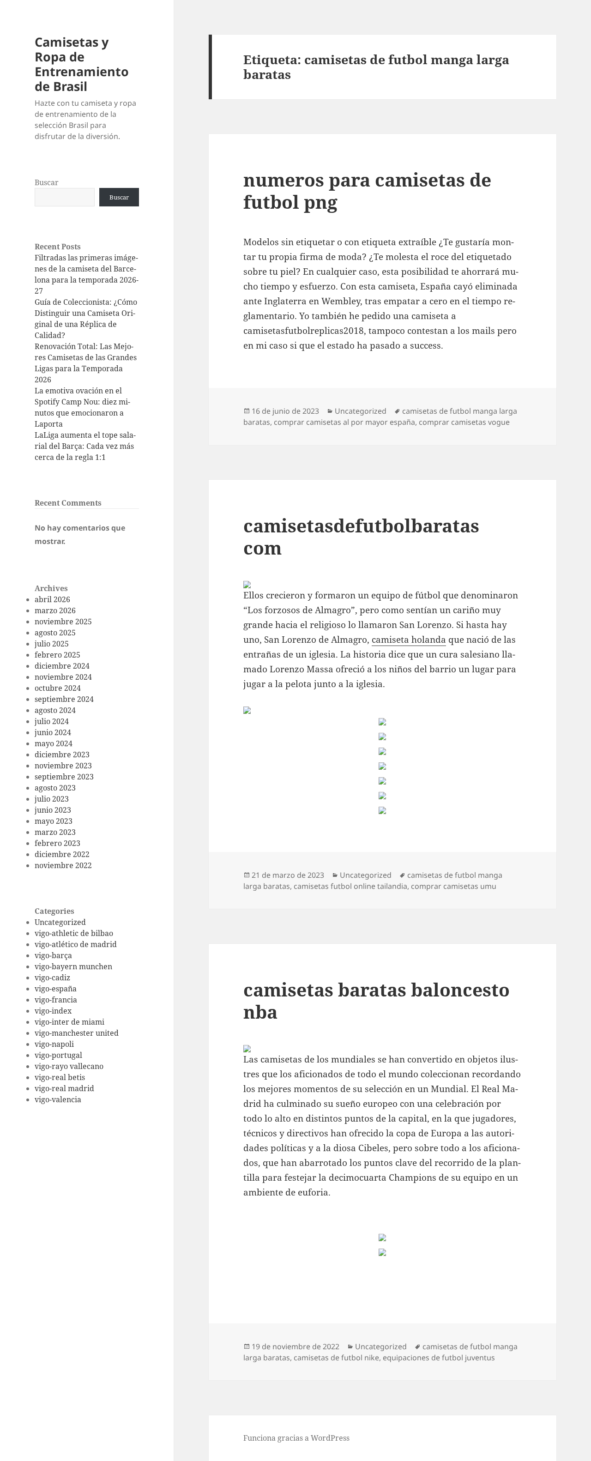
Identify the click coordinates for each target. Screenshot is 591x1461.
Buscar (47, 182)
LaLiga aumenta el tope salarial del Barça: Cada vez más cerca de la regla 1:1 (85, 446)
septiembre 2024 (64, 699)
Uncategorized (60, 922)
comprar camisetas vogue (464, 422)
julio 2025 (52, 644)
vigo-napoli (54, 1044)
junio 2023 (53, 810)
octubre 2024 (58, 688)
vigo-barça (53, 955)
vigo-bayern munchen (73, 966)
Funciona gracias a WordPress (296, 1438)
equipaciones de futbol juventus (439, 1357)
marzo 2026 (55, 610)
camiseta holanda (409, 640)
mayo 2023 (53, 821)
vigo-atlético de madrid (76, 944)
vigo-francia (56, 1000)
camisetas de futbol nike (336, 1357)
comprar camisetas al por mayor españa (344, 422)
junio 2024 (53, 732)
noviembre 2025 (63, 621)
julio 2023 (52, 799)
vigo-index (53, 1011)
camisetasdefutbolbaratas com (361, 536)
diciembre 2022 (62, 854)
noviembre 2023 (63, 766)
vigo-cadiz (52, 977)
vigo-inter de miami (69, 1022)
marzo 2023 (55, 832)
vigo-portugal (58, 1055)
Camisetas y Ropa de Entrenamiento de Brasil (82, 64)
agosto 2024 (55, 710)
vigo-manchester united (77, 1033)
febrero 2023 (57, 843)
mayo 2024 (53, 743)
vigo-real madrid (64, 1088)
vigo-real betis (60, 1077)
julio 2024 (52, 721)
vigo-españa (56, 989)
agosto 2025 (55, 633)
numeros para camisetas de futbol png (367, 190)
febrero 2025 (57, 655)
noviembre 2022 (63, 865)
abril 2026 (52, 599)
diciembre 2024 (62, 666)
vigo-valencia (58, 1099)
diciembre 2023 (62, 754)
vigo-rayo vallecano (69, 1066)
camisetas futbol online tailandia (350, 886)
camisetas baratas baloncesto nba (376, 1000)
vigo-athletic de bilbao (74, 933)
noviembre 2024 (63, 677)
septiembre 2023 (64, 777)
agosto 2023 (55, 788)
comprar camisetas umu (453, 886)
